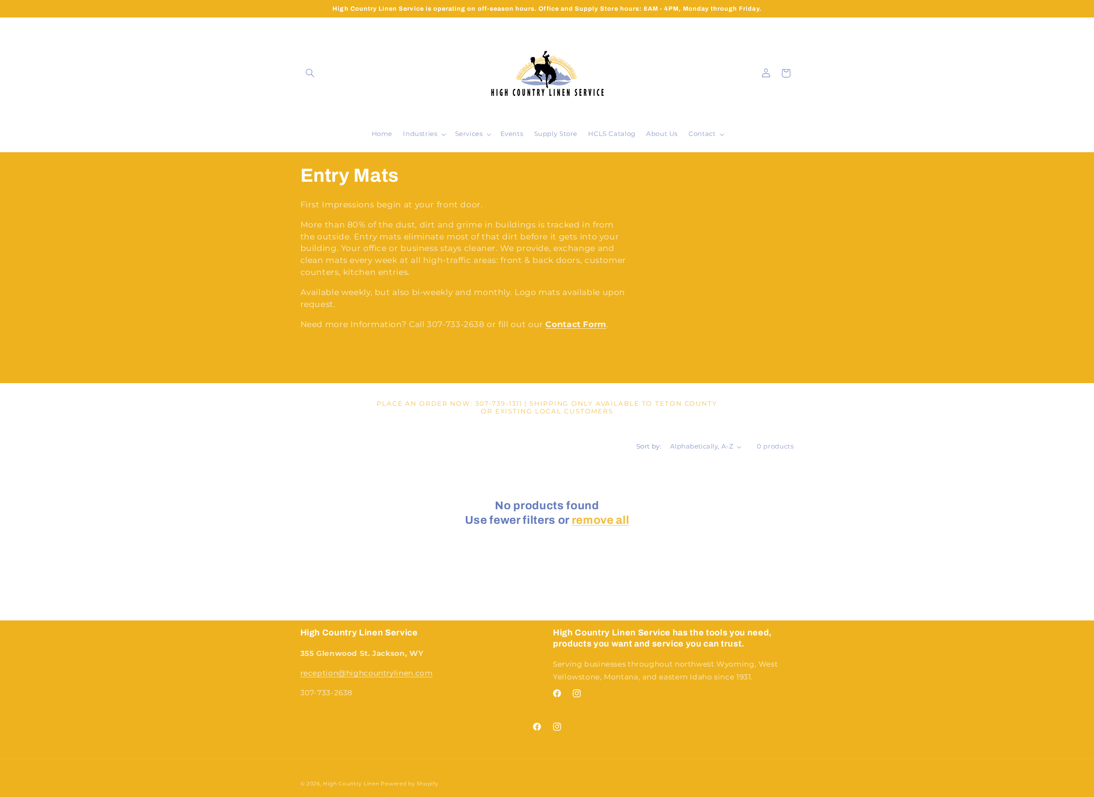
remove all (600, 520)
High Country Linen (351, 784)
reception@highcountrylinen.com (366, 673)
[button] (310, 73)
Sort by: (648, 446)
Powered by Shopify (409, 784)
